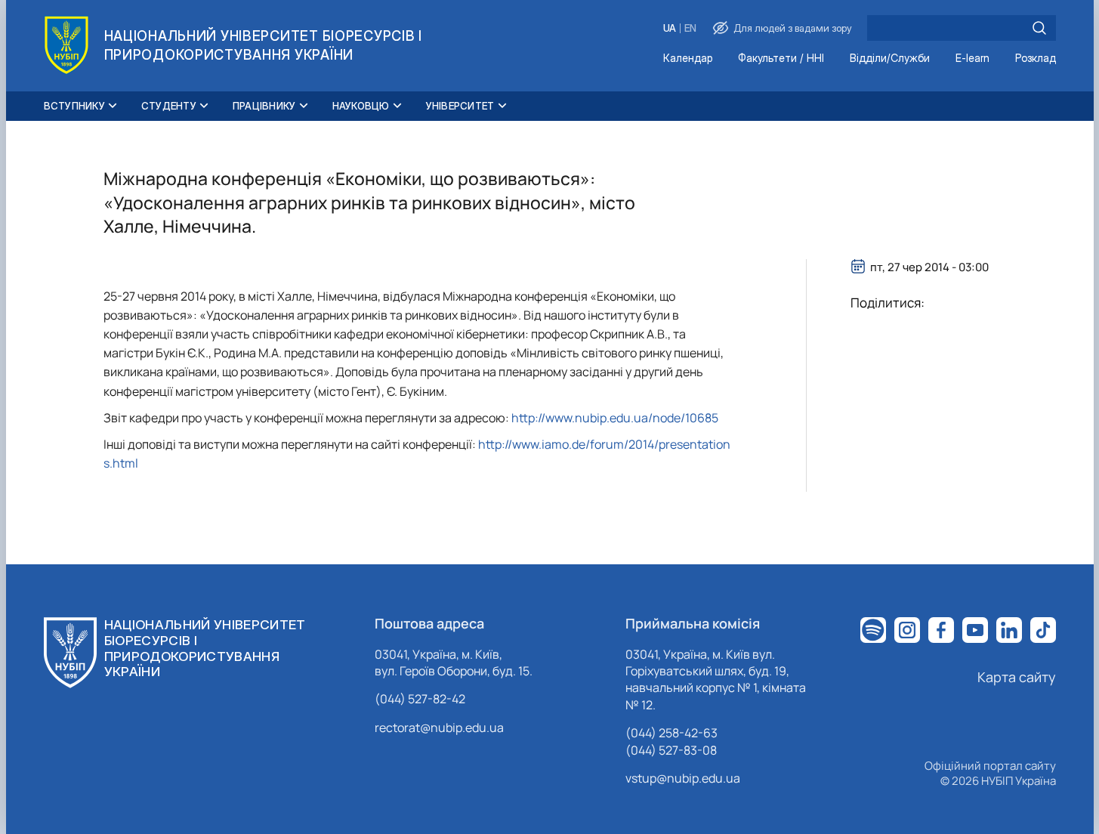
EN (690, 28)
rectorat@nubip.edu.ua (439, 727)
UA (669, 28)
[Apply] (1039, 28)
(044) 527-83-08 (671, 750)
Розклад (1035, 58)
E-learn (972, 58)
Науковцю (361, 106)
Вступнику (74, 106)
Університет (460, 106)
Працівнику (264, 106)
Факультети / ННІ (781, 58)
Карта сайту (1016, 677)
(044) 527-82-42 (420, 698)
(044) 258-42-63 (671, 732)
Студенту (168, 106)
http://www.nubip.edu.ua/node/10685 (614, 417)
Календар (687, 58)
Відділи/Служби (890, 58)
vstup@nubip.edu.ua (682, 778)
